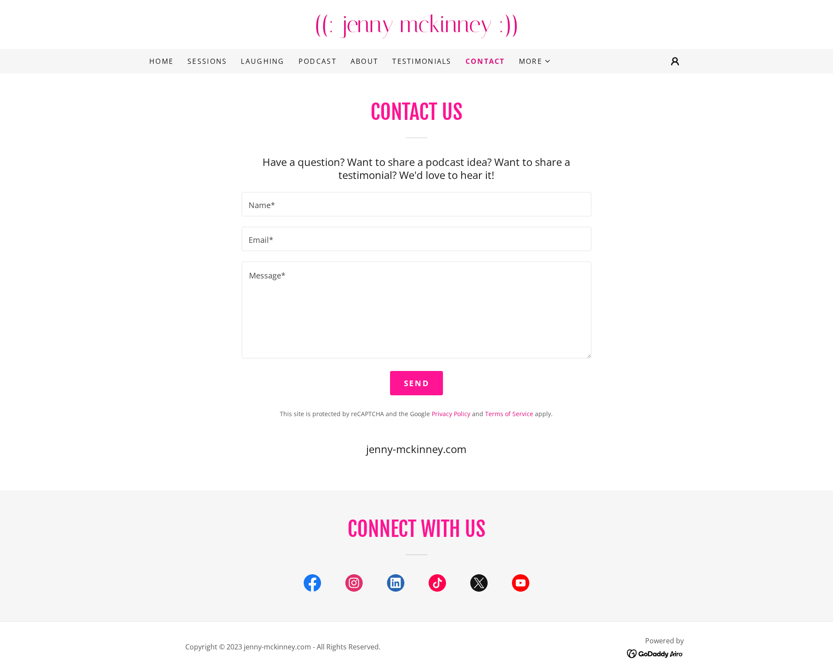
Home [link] (161, 61)
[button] (535, 61)
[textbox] (416, 204)
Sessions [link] (207, 61)
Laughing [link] (262, 61)
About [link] (364, 61)
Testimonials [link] (421, 61)
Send (416, 383)
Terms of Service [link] (509, 414)
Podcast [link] (317, 61)
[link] (416, 29)
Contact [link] (485, 61)
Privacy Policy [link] (451, 414)
